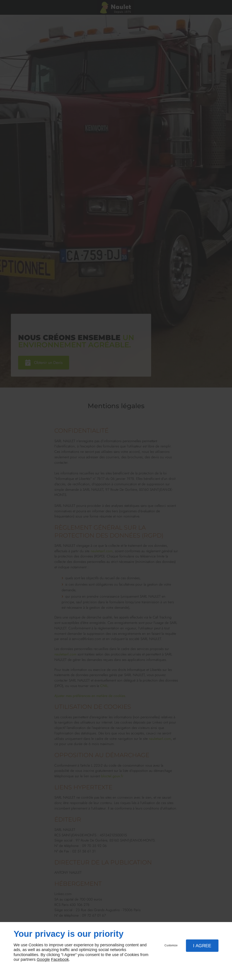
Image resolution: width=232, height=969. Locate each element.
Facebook (60, 959)
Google (43, 959)
